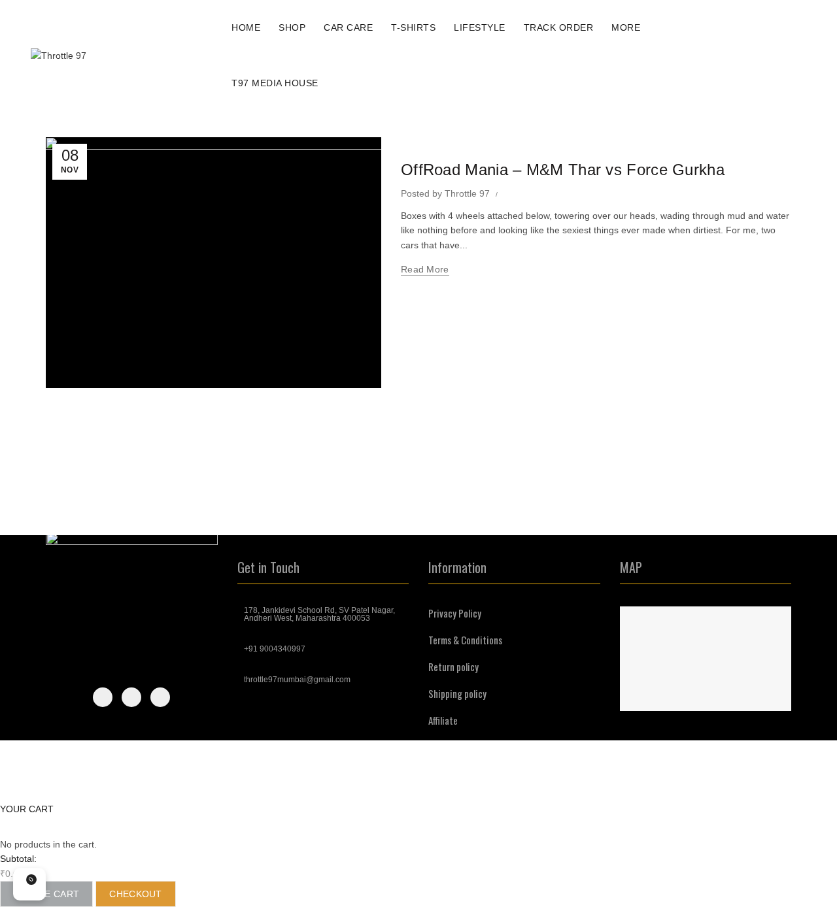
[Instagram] (131, 697)
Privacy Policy (454, 613)
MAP (631, 567)
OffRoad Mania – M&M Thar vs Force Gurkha (563, 169)
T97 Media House (279, 77)
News (417, 145)
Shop (292, 27)
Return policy (453, 666)
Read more (425, 269)
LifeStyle (479, 27)
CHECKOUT (135, 894)
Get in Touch (268, 567)
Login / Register (733, 55)
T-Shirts (413, 27)
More (625, 27)
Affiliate (443, 720)
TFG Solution (763, 781)
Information (457, 567)
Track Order (559, 27)
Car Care (352, 22)
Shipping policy (457, 693)
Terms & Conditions (465, 640)
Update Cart (46, 894)
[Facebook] (102, 697)
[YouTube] (160, 697)
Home (245, 27)
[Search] (764, 55)
